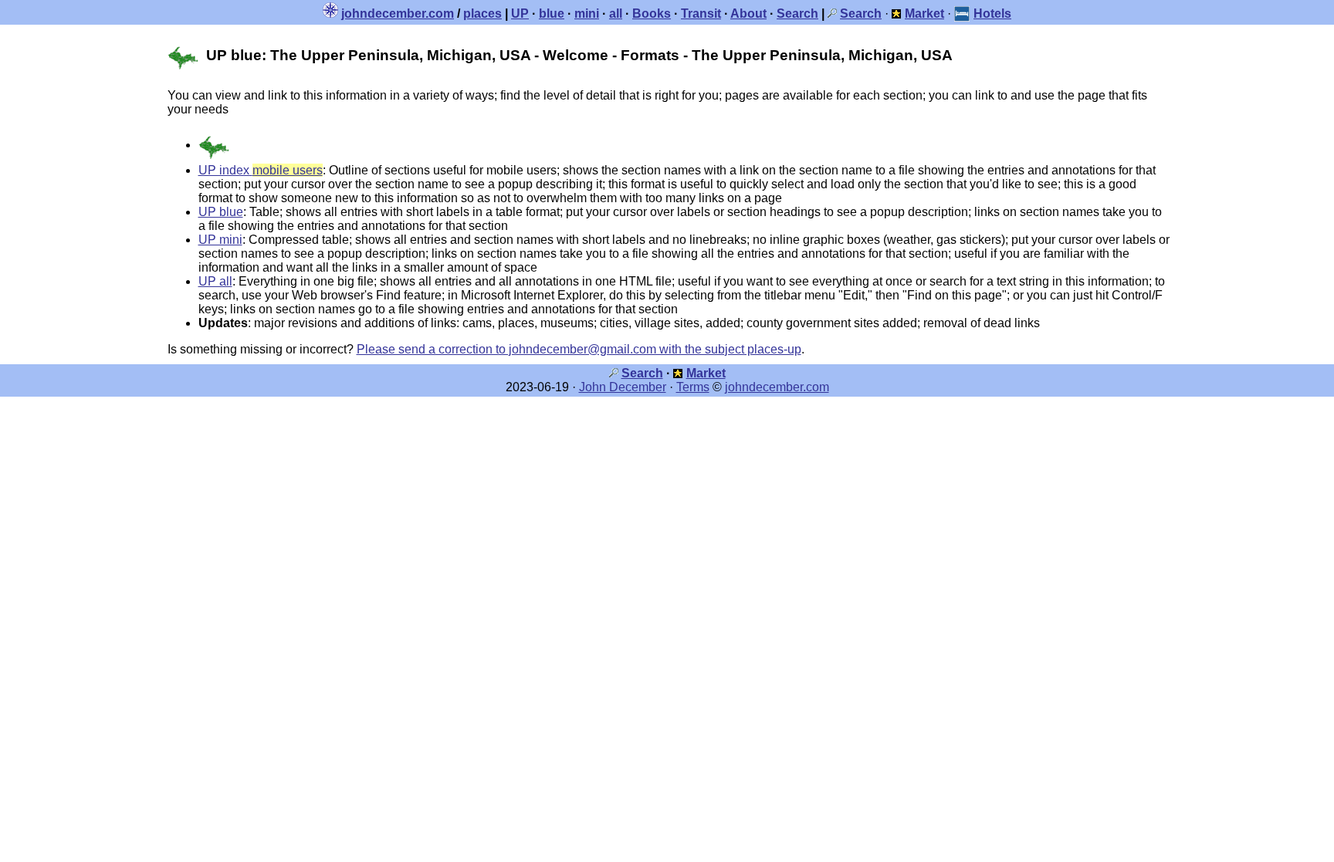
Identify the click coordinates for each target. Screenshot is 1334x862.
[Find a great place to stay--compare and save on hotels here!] (962, 13)
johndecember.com (397, 13)
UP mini (220, 239)
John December (622, 387)
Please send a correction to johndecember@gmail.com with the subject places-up (579, 349)
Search (797, 13)
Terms (692, 387)
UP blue (220, 211)
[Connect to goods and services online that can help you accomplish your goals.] (897, 13)
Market (706, 373)
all (615, 13)
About (748, 13)
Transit (701, 13)
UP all (215, 281)
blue (551, 13)
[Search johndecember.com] (832, 13)
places (482, 13)
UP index (260, 170)
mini (586, 13)
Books (651, 13)
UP (520, 13)
